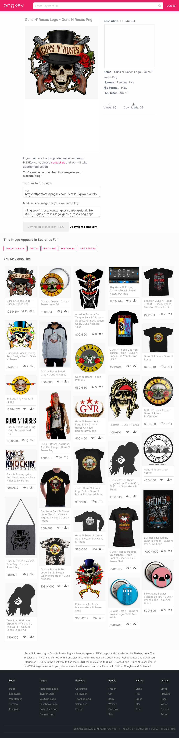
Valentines (81, 703)
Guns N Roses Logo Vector (156, 471)
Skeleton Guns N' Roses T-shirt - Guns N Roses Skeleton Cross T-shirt (158, 304)
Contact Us (142, 728)
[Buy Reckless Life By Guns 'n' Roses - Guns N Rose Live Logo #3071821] (158, 511)
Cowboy (113, 709)
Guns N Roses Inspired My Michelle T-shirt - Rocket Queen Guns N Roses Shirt (123, 556)
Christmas (81, 688)
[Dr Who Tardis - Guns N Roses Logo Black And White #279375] (124, 592)
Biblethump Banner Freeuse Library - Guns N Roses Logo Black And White (158, 598)
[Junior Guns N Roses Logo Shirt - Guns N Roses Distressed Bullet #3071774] (89, 466)
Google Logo (47, 714)
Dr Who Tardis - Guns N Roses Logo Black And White (124, 614)
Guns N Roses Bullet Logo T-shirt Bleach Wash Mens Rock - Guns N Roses (55, 574)
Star (137, 703)
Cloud (138, 688)
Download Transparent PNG (45, 226)
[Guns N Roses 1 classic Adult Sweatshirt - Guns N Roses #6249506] (89, 521)
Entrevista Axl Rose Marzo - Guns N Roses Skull (88, 607)
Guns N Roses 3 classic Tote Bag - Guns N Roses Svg (20, 564)
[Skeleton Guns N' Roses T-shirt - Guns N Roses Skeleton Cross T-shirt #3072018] (158, 282)
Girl (110, 693)
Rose (164, 698)
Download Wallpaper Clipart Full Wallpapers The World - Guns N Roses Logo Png (19, 625)
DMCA (154, 728)
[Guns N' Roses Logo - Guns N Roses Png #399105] (21, 282)
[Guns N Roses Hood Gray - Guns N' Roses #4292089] (55, 344)
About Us (128, 728)
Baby (111, 698)
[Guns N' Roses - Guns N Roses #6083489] (158, 338)
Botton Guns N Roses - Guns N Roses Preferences (157, 413)
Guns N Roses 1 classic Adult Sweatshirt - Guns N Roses (89, 538)
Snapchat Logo (48, 709)
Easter (79, 709)
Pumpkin (14, 709)
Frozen (112, 688)
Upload (171, 5)
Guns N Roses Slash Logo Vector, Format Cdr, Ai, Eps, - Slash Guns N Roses (124, 485)
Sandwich (14, 693)
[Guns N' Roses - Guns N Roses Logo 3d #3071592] (55, 282)
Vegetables (15, 698)
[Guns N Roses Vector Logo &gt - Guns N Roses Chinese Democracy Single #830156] (89, 407)
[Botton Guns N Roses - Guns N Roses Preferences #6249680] (158, 391)
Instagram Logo (49, 688)
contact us (58, 162)
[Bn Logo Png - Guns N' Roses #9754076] (21, 385)
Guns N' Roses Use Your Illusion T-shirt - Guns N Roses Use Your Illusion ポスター (124, 354)
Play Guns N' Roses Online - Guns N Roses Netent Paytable (123, 290)
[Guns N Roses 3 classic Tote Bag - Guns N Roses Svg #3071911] (21, 527)
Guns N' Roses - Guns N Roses (158, 358)
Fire (137, 693)
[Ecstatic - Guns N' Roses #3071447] (124, 398)
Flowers (165, 693)
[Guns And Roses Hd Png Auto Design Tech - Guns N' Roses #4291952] (21, 335)
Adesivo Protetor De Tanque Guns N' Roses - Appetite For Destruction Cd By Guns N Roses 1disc (89, 320)
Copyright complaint (83, 226)
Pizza (12, 688)
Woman (112, 703)
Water (164, 703)
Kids (110, 714)
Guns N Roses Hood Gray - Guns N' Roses (53, 373)
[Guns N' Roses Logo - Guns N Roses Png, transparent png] (61, 62)
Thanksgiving (83, 698)
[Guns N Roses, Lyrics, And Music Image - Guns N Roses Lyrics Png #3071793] (21, 460)
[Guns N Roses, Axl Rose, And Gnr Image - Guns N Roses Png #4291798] (55, 416)
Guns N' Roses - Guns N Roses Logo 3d (55, 303)
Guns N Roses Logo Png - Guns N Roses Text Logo (20, 430)
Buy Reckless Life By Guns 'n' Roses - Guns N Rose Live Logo (158, 540)
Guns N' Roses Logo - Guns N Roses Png (19, 302)
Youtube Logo (48, 698)
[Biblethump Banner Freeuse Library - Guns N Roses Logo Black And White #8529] (158, 575)
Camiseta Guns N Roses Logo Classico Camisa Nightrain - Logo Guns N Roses (55, 516)
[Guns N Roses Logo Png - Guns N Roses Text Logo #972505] (21, 421)
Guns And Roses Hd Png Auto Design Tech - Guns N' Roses (21, 356)
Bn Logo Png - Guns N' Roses (19, 400)
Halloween (81, 693)
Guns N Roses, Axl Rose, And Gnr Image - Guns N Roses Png (55, 447)
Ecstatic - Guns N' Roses (124, 424)
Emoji (164, 688)
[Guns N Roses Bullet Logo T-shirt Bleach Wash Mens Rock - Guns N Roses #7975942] (55, 551)
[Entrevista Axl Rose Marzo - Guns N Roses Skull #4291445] (89, 579)
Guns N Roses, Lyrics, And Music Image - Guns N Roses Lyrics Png (21, 477)
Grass (138, 698)
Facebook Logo (49, 703)
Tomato (13, 703)
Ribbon (165, 709)
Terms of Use (168, 728)
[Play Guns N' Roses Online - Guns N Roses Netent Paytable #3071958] (124, 275)
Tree (138, 709)
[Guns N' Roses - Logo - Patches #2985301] (89, 358)
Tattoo (164, 714)
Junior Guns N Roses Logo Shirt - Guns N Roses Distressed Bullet (89, 491)
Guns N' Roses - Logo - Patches (89, 378)
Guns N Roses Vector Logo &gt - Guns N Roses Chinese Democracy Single (87, 426)
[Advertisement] (78, 125)
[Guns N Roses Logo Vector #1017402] (158, 449)
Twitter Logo (47, 693)
